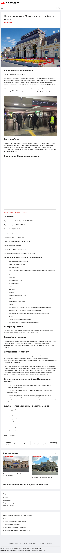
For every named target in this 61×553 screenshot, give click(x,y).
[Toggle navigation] (2, 8)
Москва (12, 435)
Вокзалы (8, 22)
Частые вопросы (47, 543)
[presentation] (55, 453)
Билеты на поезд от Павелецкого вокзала (15, 212)
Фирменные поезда (8, 505)
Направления (6, 500)
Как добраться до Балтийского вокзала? (42, 477)
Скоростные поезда (8, 503)
